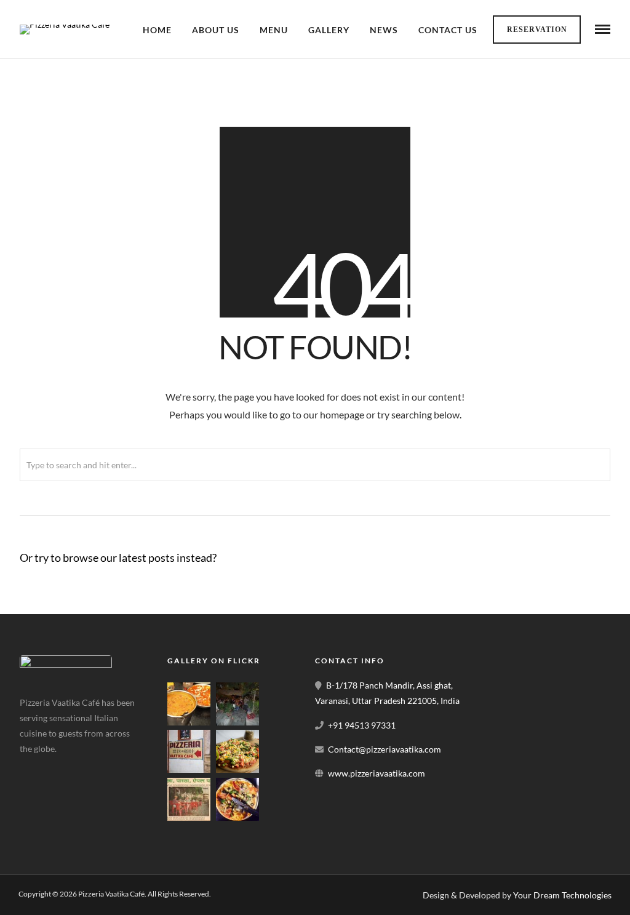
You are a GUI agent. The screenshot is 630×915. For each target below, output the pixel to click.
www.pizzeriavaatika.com (376, 773)
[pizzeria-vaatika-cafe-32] (237, 817)
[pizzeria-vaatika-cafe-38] (188, 722)
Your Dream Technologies (562, 895)
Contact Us (447, 30)
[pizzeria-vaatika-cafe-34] (237, 769)
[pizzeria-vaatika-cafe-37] (237, 722)
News (384, 30)
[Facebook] (33, 768)
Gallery (328, 30)
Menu (274, 30)
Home (157, 30)
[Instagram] (91, 768)
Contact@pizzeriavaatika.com (384, 749)
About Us (215, 30)
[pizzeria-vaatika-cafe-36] (188, 769)
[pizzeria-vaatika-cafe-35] (188, 817)
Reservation (537, 29)
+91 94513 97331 (362, 725)
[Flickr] (62, 768)
